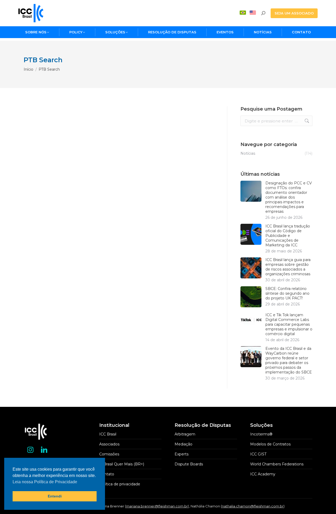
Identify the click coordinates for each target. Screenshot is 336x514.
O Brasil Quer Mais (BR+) (121, 464)
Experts (181, 454)
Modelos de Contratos (270, 444)
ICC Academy (262, 474)
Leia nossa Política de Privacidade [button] (45, 482)
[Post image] (250, 191)
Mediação (183, 444)
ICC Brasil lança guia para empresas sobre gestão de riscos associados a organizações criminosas (288, 266)
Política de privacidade (119, 484)
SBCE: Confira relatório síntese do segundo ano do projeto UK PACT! (287, 293)
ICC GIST (258, 454)
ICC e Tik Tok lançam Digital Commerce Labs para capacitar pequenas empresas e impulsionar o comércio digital (288, 324)
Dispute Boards (189, 464)
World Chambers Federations (276, 464)
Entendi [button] (55, 496)
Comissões (109, 454)
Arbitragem (185, 434)
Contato (106, 474)
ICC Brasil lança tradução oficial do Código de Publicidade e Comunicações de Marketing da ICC (287, 235)
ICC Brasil (107, 434)
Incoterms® (261, 434)
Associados (109, 444)
